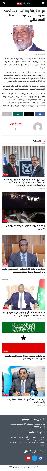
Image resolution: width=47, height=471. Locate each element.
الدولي (20, 442)
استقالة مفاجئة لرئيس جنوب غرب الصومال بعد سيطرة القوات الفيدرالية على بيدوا (24, 314)
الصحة (15, 440)
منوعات (29, 440)
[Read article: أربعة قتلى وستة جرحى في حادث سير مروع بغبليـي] (23, 207)
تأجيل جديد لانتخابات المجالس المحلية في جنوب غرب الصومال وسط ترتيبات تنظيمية (23, 270)
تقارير (26, 442)
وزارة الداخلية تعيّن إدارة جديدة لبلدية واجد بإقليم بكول (26, 400)
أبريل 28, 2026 (41, 275)
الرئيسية (41, 437)
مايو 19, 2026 (41, 188)
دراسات (41, 445)
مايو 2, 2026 (41, 232)
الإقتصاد (13, 437)
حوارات (14, 442)
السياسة (33, 437)
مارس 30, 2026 (41, 319)
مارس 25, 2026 (41, 362)
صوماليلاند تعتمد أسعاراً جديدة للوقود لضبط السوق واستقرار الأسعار (25, 357)
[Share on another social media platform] (7, 114)
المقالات (41, 442)
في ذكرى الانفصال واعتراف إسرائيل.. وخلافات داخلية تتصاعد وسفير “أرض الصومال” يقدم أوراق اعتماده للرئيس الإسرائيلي (24, 182)
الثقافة (22, 440)
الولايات (6, 175)
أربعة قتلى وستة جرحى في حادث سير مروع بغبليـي (25, 227)
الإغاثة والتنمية (39, 440)
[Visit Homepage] (23, 3)
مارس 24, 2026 (41, 405)
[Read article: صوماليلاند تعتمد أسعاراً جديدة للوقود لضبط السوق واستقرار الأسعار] (23, 337)
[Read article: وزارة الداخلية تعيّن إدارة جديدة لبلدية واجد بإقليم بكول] (23, 381)
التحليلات (33, 442)
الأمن (27, 437)
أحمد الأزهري (16, 124)
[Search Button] (4, 3)
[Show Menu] (43, 3)
